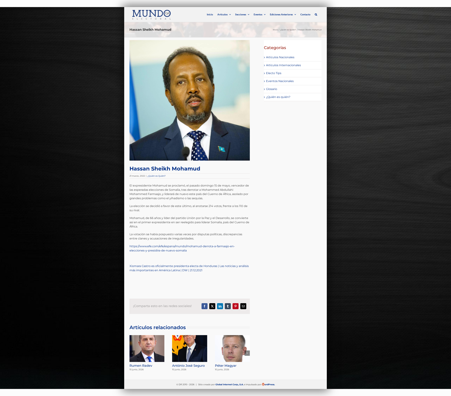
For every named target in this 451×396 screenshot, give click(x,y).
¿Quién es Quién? (156, 176)
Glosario (271, 89)
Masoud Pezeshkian (188, 366)
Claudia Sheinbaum (230, 365)
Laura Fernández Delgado (142, 367)
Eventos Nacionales (280, 81)
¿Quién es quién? (278, 97)
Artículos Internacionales (283, 65)
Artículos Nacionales (280, 57)
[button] (316, 14)
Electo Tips (273, 73)
